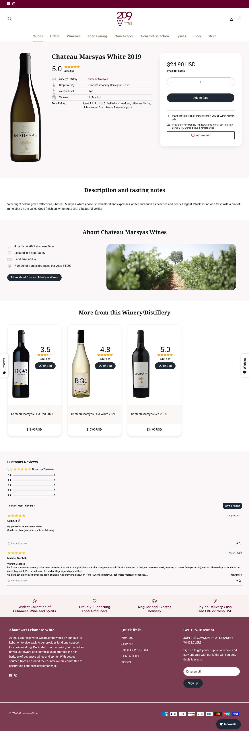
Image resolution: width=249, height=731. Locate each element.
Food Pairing (97, 36)
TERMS (126, 662)
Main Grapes (123, 36)
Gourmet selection (155, 36)
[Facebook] (8, 3)
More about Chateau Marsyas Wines (34, 277)
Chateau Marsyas (98, 79)
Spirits (181, 36)
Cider (197, 36)
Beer (212, 36)
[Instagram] (13, 3)
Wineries (73, 36)
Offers (54, 36)
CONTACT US (130, 656)
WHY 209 (127, 638)
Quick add (45, 366)
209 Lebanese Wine (27, 713)
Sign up (193, 683)
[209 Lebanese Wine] (124, 18)
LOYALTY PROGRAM (134, 650)
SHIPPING (127, 644)
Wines (38, 36)
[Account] (231, 19)
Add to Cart (200, 97)
